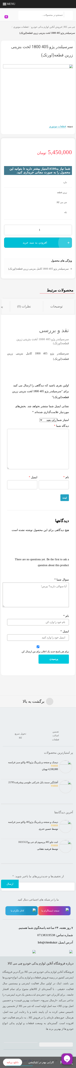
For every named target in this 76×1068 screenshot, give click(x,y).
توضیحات (56, 306)
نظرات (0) (24, 306)
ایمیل (33, 477)
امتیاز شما (63, 420)
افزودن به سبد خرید (35, 242)
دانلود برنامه (12, 1062)
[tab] (59, 306)
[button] (11, 4)
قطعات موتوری (21, 26)
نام (66, 477)
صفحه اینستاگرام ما (50, 910)
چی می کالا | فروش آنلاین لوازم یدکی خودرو (53, 26)
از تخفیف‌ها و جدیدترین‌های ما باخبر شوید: (38, 876)
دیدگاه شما (61, 425)
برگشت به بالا (33, 701)
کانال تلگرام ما (17, 910)
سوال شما (61, 579)
